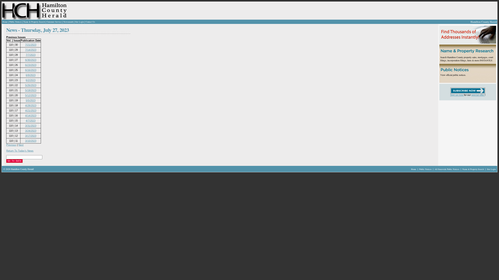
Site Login (79, 21)
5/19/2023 (30, 90)
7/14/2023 (30, 49)
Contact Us (90, 21)
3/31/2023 (30, 125)
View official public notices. (453, 74)
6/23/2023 (30, 65)
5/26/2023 (30, 85)
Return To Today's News (20, 150)
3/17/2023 (30, 135)
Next (21, 145)
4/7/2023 (30, 120)
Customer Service (54, 21)
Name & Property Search (34, 21)
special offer (478, 95)
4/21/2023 (30, 110)
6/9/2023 (30, 75)
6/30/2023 (30, 60)
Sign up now (457, 95)
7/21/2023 (30, 44)
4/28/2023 (30, 105)
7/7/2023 (30, 54)
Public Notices (15, 21)
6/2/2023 (30, 80)
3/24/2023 (30, 130)
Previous (11, 145)
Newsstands (68, 21)
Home (5, 21)
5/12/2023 (30, 95)
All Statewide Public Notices (447, 169)
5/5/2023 (30, 100)
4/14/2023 (30, 115)
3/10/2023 (30, 140)
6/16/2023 (30, 70)
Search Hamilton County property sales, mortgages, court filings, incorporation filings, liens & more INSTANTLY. (466, 59)
